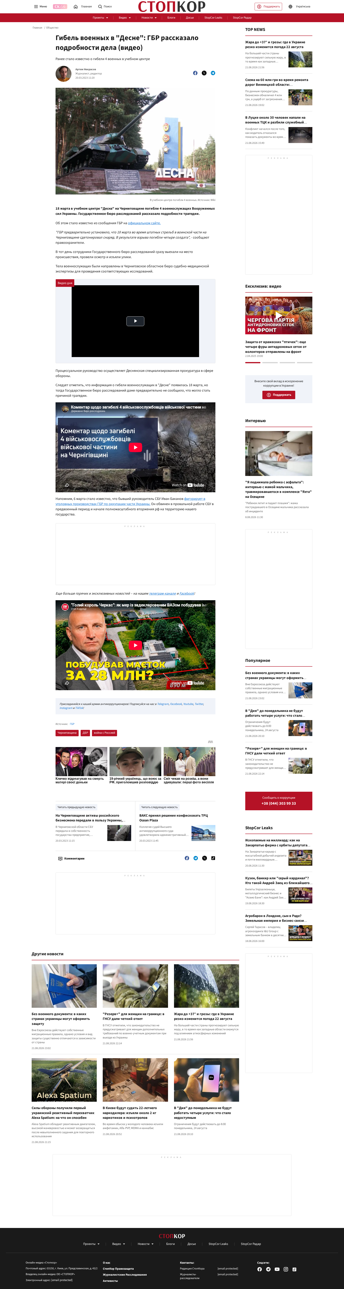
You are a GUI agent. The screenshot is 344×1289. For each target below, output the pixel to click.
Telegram (163, 704)
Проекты (98, 18)
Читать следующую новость (159, 807)
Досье (190, 18)
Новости (147, 18)
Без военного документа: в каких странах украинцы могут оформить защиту (61, 1019)
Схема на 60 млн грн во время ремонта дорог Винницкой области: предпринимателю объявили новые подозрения (276, 87)
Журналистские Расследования (125, 1275)
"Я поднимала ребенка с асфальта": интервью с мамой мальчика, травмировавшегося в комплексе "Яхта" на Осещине (278, 489)
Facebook (186, 593)
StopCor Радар (242, 18)
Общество (52, 28)
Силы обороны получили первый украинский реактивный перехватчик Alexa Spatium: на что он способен (63, 1112)
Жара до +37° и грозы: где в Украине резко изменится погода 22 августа (204, 1016)
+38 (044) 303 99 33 (279, 803)
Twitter (198, 704)
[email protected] (62, 1280)
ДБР (85, 733)
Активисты (110, 1281)
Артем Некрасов (85, 69)
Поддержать (272, 6)
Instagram (66, 708)
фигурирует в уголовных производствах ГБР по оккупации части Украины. (130, 501)
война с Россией (104, 733)
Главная (37, 28)
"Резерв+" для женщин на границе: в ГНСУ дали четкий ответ (133, 1016)
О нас (106, 1263)
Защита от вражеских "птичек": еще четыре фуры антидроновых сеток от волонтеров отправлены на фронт (276, 347)
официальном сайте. (144, 223)
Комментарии (74, 858)
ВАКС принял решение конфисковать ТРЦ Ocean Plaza (173, 818)
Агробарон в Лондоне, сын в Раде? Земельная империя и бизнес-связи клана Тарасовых (274, 920)
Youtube (188, 704)
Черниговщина (67, 733)
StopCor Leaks (213, 18)
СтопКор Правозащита (118, 1269)
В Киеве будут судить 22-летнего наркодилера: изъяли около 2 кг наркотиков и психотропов (130, 1112)
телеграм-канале (162, 593)
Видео (123, 18)
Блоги (171, 18)
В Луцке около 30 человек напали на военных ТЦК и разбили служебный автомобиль (275, 122)
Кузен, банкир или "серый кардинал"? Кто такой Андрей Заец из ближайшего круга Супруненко (277, 883)
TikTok (79, 708)
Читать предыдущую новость (76, 807)
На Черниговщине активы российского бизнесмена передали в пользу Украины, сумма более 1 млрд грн (89, 820)
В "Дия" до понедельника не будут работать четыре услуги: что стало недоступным (203, 1112)
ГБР (72, 724)
